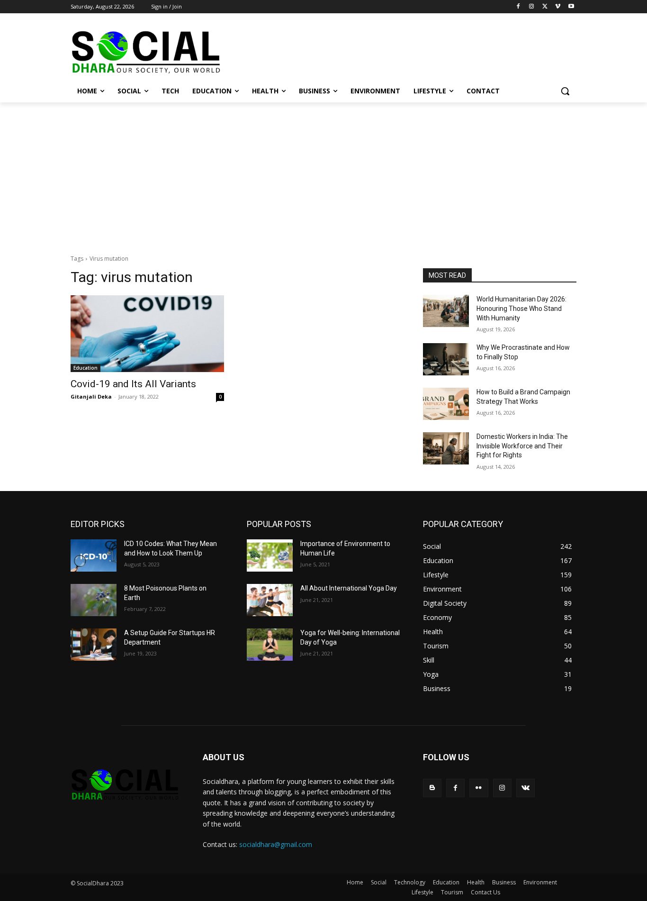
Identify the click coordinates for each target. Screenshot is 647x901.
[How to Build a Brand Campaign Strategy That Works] (446, 404)
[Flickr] (478, 788)
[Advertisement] (323, 173)
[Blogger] (432, 788)
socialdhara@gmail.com (275, 844)
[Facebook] (518, 6)
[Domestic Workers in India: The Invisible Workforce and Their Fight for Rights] (446, 448)
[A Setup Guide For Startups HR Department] (94, 644)
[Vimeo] (557, 6)
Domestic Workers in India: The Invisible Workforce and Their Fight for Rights (522, 446)
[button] (565, 91)
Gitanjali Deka (91, 396)
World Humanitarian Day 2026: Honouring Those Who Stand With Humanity (521, 308)
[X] (544, 6)
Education (85, 367)
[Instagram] (531, 6)
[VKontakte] (525, 788)
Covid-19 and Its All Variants (133, 384)
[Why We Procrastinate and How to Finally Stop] (446, 359)
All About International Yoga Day (348, 588)
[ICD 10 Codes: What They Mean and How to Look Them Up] (94, 555)
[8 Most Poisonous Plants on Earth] (94, 600)
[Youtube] (571, 6)
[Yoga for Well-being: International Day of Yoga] (270, 644)
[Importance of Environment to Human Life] (270, 555)
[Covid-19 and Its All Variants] (147, 333)
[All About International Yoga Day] (270, 600)
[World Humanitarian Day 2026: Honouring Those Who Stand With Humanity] (446, 311)
